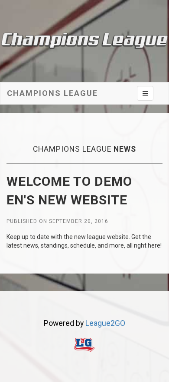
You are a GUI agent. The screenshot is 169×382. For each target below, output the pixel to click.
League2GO (105, 323)
